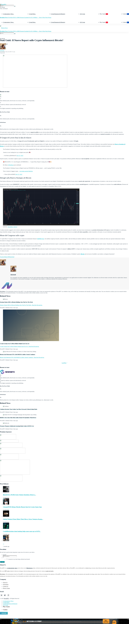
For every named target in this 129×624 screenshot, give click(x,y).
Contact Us (5, 586)
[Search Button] (14, 33)
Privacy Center (6, 588)
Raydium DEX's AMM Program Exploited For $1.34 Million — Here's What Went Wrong (25, 17)
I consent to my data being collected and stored (19, 559)
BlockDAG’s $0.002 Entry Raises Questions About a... (19, 495)
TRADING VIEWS (12, 227)
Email (4, 554)
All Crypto (82, 14)
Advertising (5, 584)
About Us (5, 582)
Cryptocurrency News (8, 14)
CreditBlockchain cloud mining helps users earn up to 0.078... (22, 531)
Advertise (3, 613)
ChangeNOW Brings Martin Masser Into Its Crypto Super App (22, 507)
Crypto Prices (32, 14)
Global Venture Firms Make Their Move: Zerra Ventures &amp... (23, 519)
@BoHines (10, 165)
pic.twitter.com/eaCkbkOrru (26, 171)
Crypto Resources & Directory (58, 14)
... (3, 543)
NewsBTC (6, 598)
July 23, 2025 (20, 155)
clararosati (2, 50)
